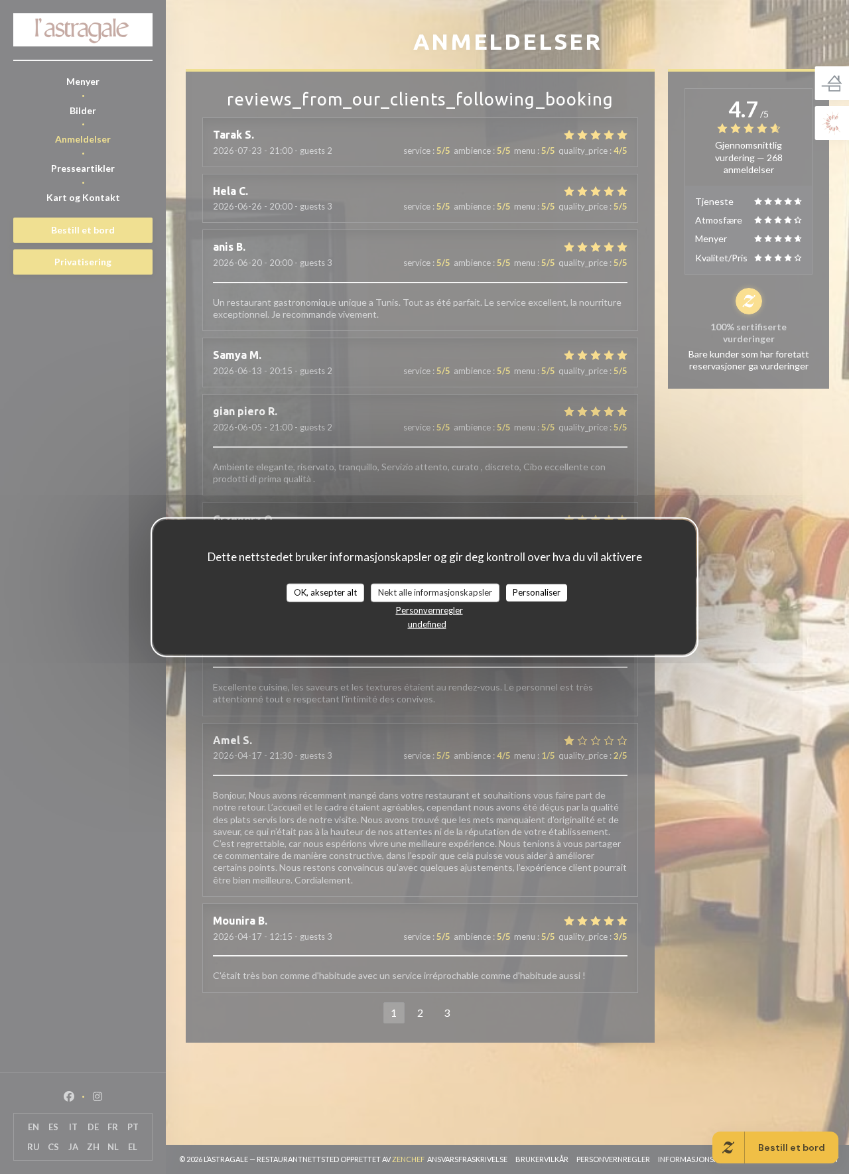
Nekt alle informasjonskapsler (435, 592)
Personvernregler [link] (429, 609)
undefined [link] (427, 623)
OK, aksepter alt (325, 592)
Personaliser (536, 592)
